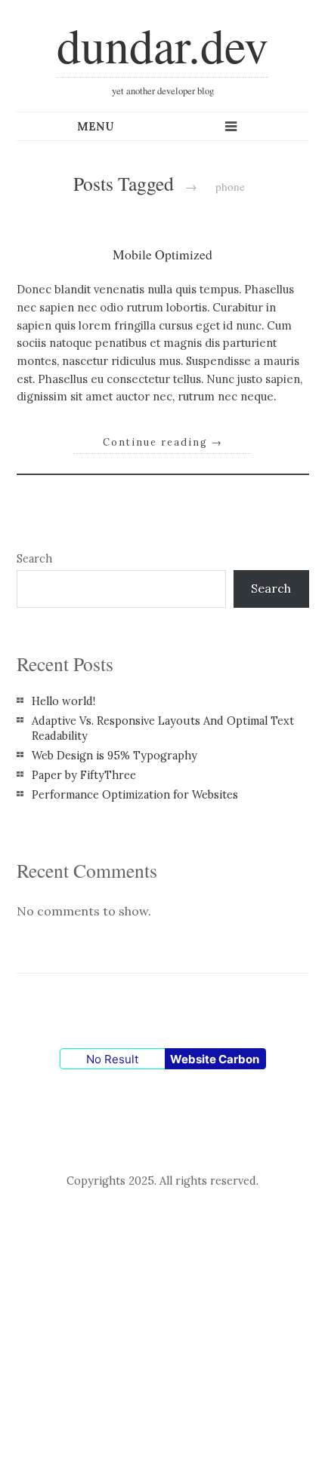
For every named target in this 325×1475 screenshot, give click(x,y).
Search (34, 559)
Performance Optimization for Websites (135, 795)
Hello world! (63, 701)
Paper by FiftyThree (84, 775)
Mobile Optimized (162, 254)
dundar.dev (162, 44)
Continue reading (163, 442)
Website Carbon (214, 1059)
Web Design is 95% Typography (114, 755)
